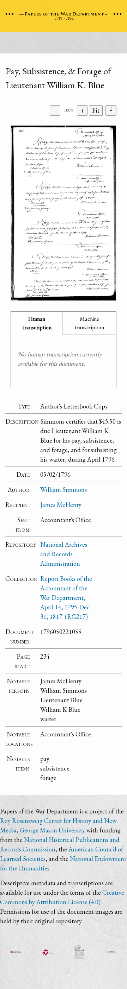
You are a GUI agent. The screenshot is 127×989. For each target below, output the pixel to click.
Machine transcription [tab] (89, 323)
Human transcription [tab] (37, 323)
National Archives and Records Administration (63, 554)
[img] (63, 213)
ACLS (47, 952)
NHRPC (79, 952)
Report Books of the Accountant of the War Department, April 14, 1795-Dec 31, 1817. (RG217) (66, 598)
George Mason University (52, 830)
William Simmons (63, 490)
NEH (111, 952)
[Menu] (63, 44)
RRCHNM (16, 952)
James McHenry (60, 505)
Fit (95, 110)
